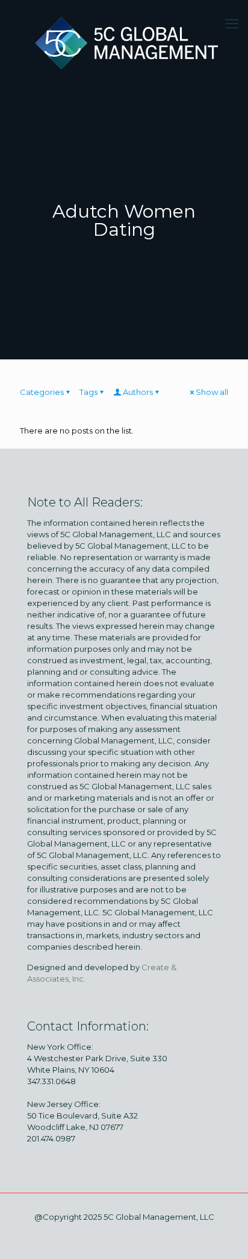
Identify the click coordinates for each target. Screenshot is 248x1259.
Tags (88, 392)
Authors (138, 392)
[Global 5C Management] (124, 40)
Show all (212, 392)
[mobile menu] (232, 24)
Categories (42, 392)
